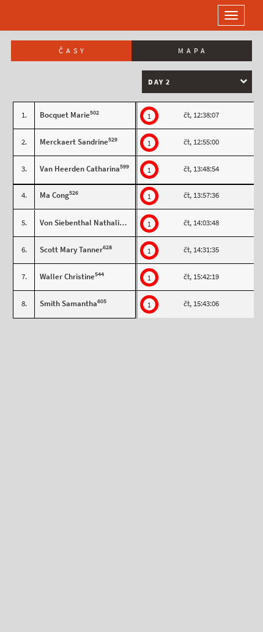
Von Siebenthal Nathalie (82, 222)
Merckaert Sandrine (74, 142)
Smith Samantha (68, 303)
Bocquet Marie (65, 115)
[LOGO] (49, 15)
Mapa (193, 51)
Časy (73, 51)
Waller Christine (67, 276)
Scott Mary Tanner (71, 249)
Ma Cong (54, 195)
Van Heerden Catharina (80, 169)
